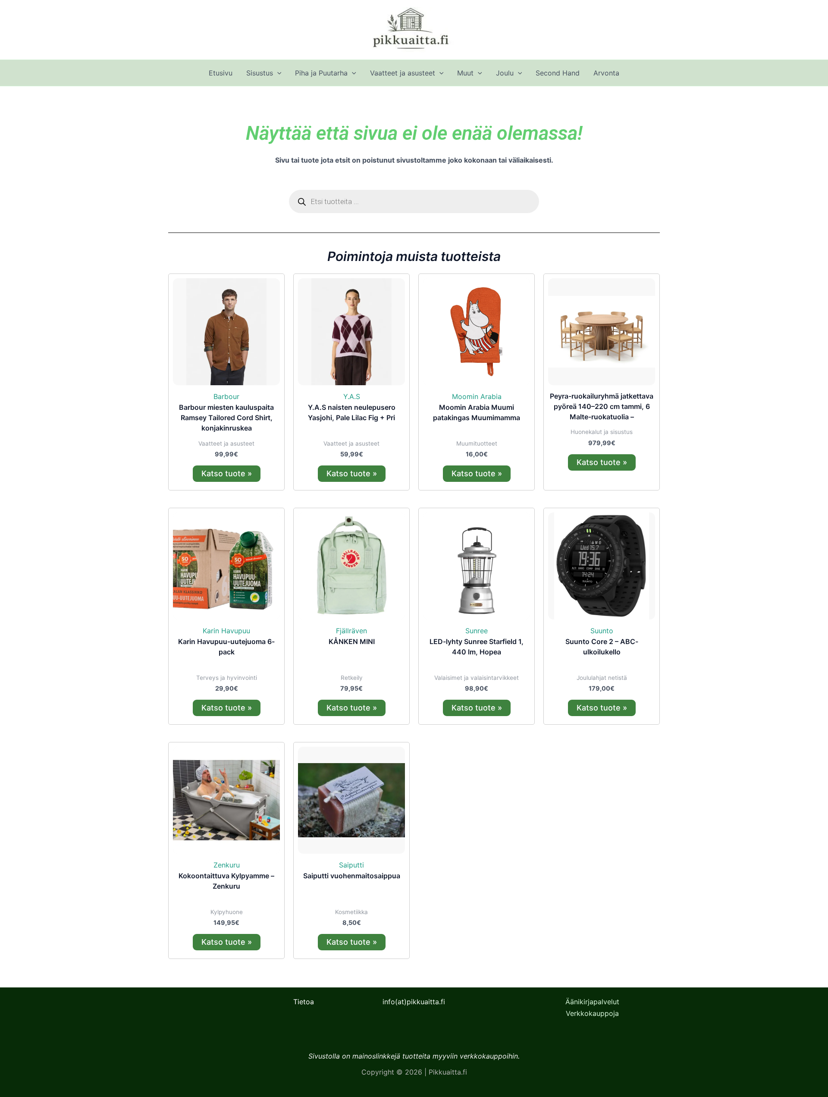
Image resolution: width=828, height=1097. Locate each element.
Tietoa (303, 1001)
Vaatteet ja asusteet (402, 73)
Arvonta (606, 73)
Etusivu (220, 73)
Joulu (505, 73)
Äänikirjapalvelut (592, 1001)
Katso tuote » (226, 473)
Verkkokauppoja (592, 1013)
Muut (465, 73)
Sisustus (259, 73)
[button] (277, 73)
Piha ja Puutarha (321, 73)
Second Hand (558, 73)
